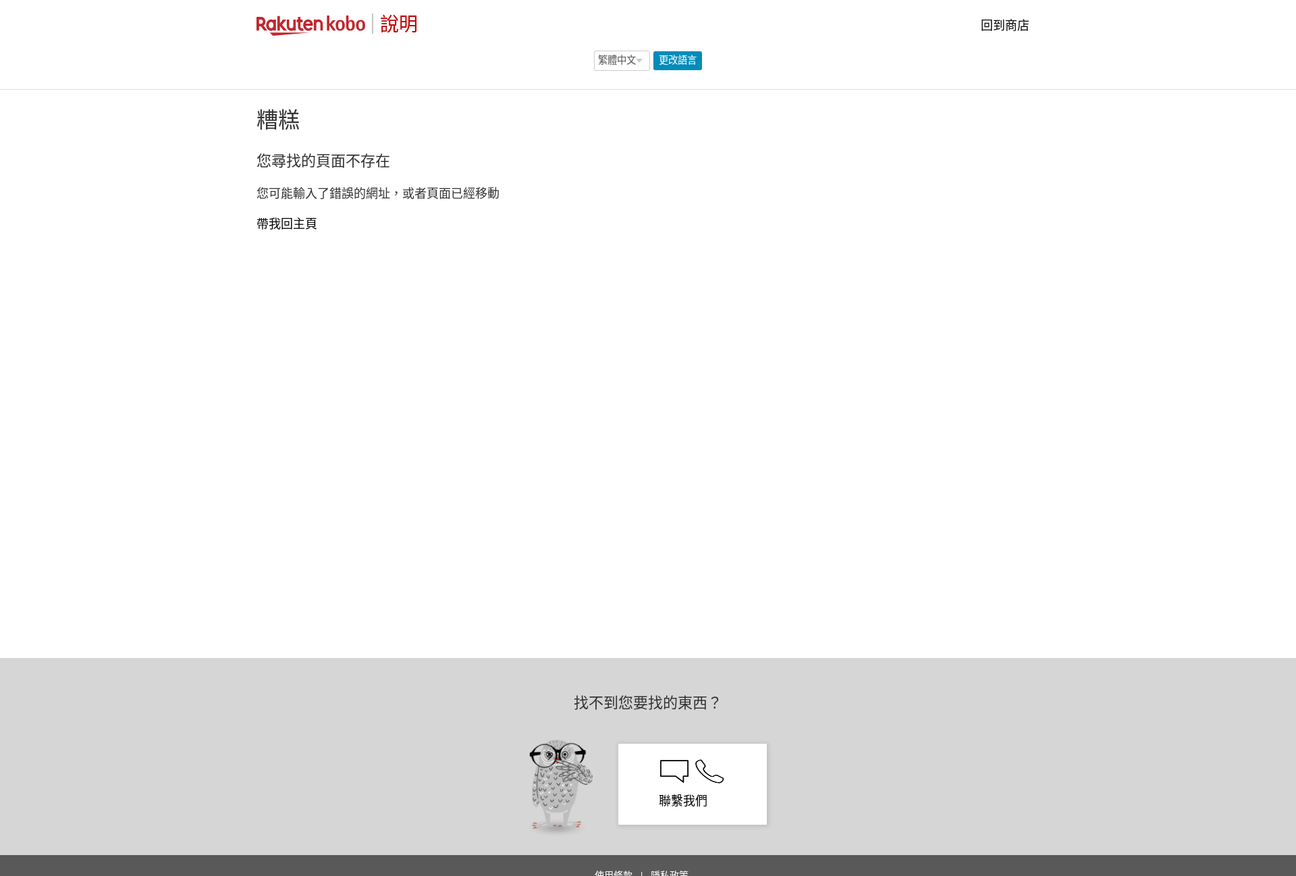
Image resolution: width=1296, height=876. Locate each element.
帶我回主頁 (286, 223)
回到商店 (1003, 25)
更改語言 (678, 60)
